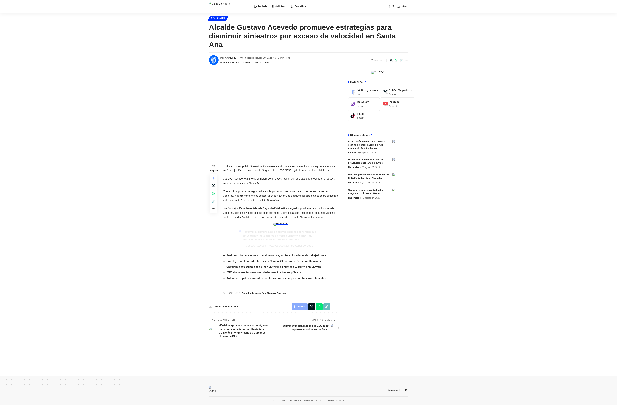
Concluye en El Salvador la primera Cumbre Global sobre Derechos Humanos (273, 261)
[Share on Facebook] (386, 60)
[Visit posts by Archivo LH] (214, 60)
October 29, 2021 (302, 245)
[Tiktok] (364, 115)
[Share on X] (391, 60)
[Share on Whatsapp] (396, 60)
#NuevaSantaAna (253, 239)
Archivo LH (231, 57)
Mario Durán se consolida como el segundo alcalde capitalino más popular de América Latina (367, 144)
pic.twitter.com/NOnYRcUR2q (282, 239)
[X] (393, 6)
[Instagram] (364, 103)
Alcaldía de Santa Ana (254, 293)
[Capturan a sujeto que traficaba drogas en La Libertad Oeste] (400, 194)
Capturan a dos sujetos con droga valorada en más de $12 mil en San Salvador (274, 266)
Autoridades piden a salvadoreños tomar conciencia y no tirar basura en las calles (276, 278)
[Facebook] (389, 6)
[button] (310, 6)
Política (352, 152)
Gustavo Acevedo (277, 293)
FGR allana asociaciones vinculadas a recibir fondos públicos (264, 272)
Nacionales (218, 18)
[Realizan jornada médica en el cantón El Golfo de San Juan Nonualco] (400, 179)
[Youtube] (397, 103)
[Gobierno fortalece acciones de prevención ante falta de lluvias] (400, 164)
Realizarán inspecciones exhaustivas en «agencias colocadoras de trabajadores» (276, 255)
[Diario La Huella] (229, 6)
